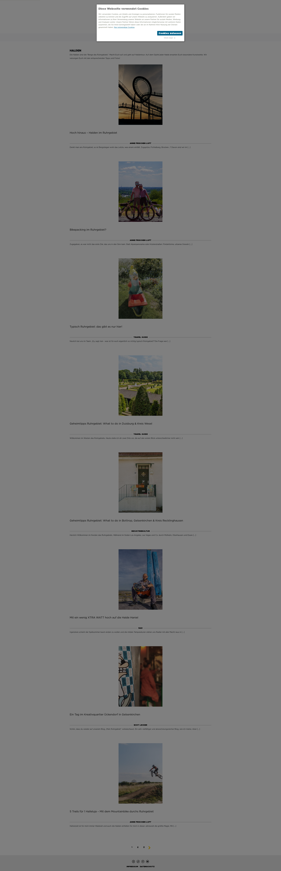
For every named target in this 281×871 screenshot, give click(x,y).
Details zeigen (168, 38)
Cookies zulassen (170, 33)
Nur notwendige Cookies (124, 27)
